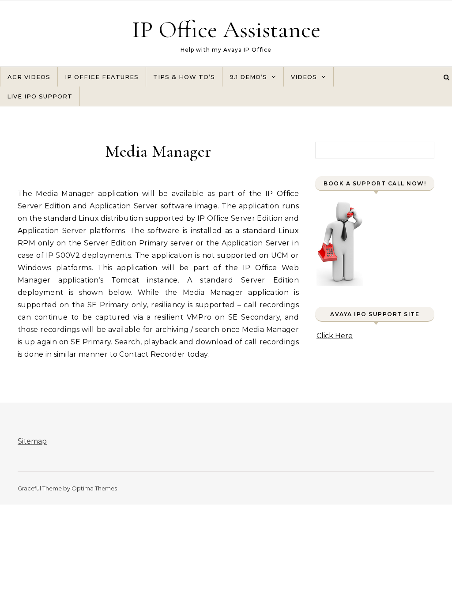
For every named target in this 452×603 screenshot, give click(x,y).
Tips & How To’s (184, 76)
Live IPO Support (39, 96)
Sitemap (32, 441)
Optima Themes (94, 488)
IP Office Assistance (226, 29)
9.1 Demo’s (248, 76)
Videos (304, 76)
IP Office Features (102, 76)
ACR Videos (29, 76)
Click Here (334, 336)
